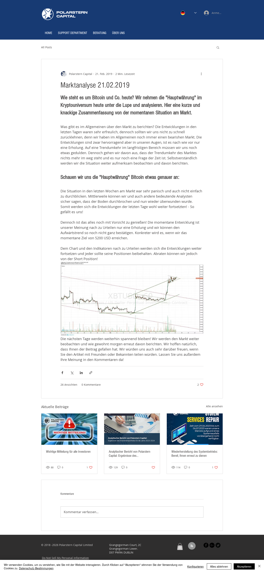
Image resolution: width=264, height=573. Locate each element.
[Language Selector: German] (188, 12)
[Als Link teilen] (91, 372)
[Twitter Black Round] (218, 545)
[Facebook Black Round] (206, 545)
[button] (218, 47)
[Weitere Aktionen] (201, 73)
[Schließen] (259, 566)
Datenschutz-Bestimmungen (36, 568)
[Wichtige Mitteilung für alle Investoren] (69, 429)
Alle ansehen (214, 406)
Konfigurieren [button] (195, 566)
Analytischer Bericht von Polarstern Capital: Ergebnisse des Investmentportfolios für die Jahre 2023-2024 (129, 454)
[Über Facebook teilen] (62, 372)
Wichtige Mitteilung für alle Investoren (68, 452)
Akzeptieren (244, 566)
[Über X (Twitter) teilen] (72, 372)
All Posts (46, 47)
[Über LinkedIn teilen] (81, 372)
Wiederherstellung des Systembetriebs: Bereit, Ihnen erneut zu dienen (194, 454)
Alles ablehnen (219, 566)
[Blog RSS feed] (192, 546)
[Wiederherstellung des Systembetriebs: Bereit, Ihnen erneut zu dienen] (195, 429)
